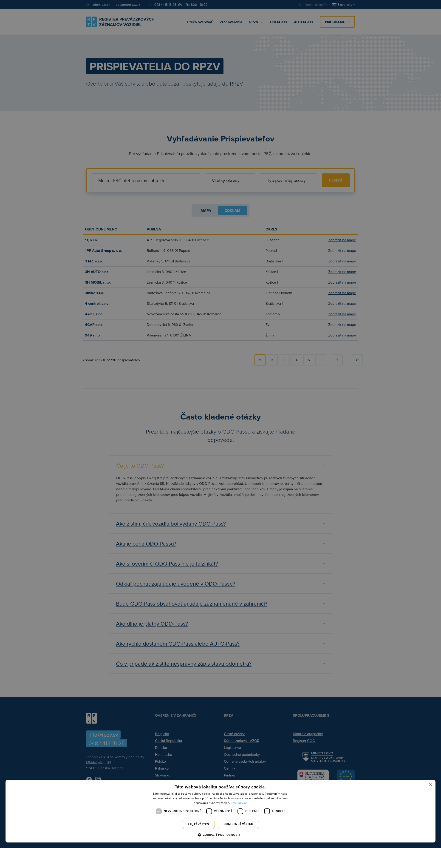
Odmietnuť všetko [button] (238, 824)
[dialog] (220, 811)
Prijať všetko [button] (198, 824)
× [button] (430, 785)
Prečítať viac (239, 803)
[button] (220, 834)
